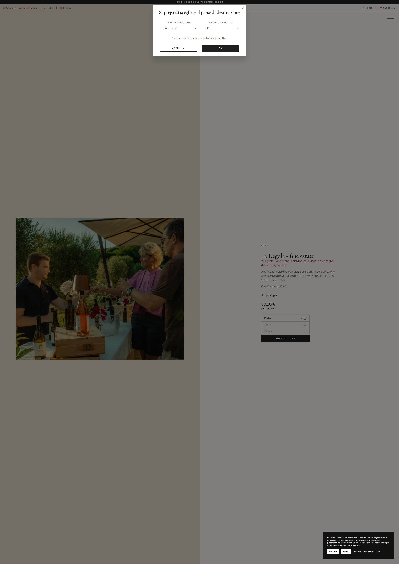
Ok (221, 48)
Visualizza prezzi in (221, 22)
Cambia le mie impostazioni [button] (367, 552)
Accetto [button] (333, 552)
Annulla (178, 48)
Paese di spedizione (178, 22)
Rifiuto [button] (346, 552)
